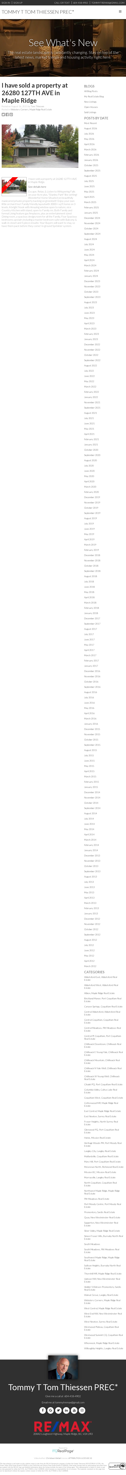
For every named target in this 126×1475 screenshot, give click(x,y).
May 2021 (89, 428)
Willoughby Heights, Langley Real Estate (103, 1348)
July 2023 (89, 307)
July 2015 (89, 755)
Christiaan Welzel (53, 1458)
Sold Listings (90, 112)
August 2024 (90, 239)
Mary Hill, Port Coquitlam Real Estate (102, 1161)
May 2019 (89, 534)
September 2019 (92, 513)
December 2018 (92, 555)
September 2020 (92, 455)
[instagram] (83, 1410)
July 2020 (89, 465)
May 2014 (89, 829)
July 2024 (89, 244)
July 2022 (89, 370)
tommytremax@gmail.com (69, 1402)
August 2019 (90, 518)
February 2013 (91, 908)
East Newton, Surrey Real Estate (100, 1116)
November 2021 (92, 402)
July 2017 (89, 634)
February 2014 (91, 845)
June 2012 (89, 950)
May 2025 (89, 191)
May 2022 (89, 381)
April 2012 (89, 960)
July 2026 (89, 133)
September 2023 (92, 297)
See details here (37, 186)
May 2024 (89, 254)
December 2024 (92, 218)
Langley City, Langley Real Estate (100, 1151)
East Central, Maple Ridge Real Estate (102, 1111)
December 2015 (92, 729)
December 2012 (92, 918)
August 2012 (90, 939)
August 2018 (90, 576)
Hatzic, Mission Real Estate (97, 1137)
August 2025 (90, 175)
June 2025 (89, 186)
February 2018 (91, 607)
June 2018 (89, 586)
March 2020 (90, 486)
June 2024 (89, 249)
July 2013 (89, 881)
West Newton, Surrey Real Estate (100, 1321)
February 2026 (91, 154)
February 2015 (91, 781)
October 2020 (91, 449)
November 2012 (92, 924)
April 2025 (89, 196)
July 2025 (89, 181)
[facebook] (43, 1410)
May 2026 (89, 138)
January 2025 (91, 212)
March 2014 (90, 839)
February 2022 (91, 391)
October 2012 (91, 929)
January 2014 (91, 850)
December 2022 (92, 344)
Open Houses (91, 107)
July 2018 (89, 581)
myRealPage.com (63, 1451)
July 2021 (89, 418)
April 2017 (89, 650)
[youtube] (75, 1410)
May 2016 (89, 708)
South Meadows (92, 1244)
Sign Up (17, 2)
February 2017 (91, 660)
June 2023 (89, 312)
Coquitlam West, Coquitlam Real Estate (103, 1097)
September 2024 (92, 233)
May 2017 (89, 644)
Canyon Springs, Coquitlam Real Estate (103, 1006)
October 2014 (91, 802)
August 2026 (90, 128)
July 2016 (89, 697)
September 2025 (92, 170)
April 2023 (89, 323)
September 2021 (92, 407)
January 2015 (91, 787)
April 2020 (89, 481)
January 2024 (91, 275)
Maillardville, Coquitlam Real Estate (101, 1156)
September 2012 (92, 934)
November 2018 (92, 560)
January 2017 (91, 665)
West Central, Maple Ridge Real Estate (103, 1308)
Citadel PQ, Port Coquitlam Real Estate (103, 1084)
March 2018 (90, 602)
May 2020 (89, 476)
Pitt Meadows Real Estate (96, 1198)
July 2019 (89, 523)
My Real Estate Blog (94, 96)
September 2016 (92, 686)
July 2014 (89, 818)
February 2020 (91, 492)
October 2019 (91, 507)
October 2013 (91, 866)
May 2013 (89, 892)
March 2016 (90, 718)
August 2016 (90, 692)
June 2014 (89, 823)
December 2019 (92, 497)
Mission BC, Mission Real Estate (100, 1172)
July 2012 (89, 945)
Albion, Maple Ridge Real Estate (99, 993)
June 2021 (89, 423)
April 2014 (89, 834)
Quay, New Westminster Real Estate (102, 1217)
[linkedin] (67, 1410)
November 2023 (92, 286)
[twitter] (59, 1410)
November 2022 (92, 349)
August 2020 (90, 460)
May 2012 (89, 955)
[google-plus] (51, 1410)
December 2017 (92, 618)
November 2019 (92, 502)
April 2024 (89, 260)
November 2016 (92, 676)
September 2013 (92, 871)
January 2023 (91, 339)
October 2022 (91, 355)
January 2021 (91, 444)
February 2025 (91, 207)
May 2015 (89, 766)
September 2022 (92, 360)
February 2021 (91, 439)
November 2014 (92, 797)
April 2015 (89, 771)
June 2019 (89, 528)
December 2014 (92, 792)
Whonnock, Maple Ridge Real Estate (101, 1343)
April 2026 (89, 144)
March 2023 (90, 328)
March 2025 (90, 202)
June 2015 (89, 760)
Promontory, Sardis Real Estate (99, 1212)
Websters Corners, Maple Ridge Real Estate (31, 109)
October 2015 (91, 739)
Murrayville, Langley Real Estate (100, 1177)
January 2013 (91, 913)
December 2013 (92, 855)
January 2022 (91, 397)
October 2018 (91, 565)
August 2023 (90, 302)
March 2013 (90, 902)
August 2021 (90, 412)
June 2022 (89, 376)
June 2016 (89, 702)
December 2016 (92, 671)
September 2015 (92, 744)
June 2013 (89, 887)
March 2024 (90, 265)
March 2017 (90, 655)
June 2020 (89, 470)
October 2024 (91, 228)
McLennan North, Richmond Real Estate (104, 1166)
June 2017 (89, 639)
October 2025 (91, 165)
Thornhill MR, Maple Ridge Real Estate (103, 1273)
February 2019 (91, 549)
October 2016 (91, 681)
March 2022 (90, 386)
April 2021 (89, 434)
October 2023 (91, 291)
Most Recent (90, 123)
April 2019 (89, 539)
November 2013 (92, 860)
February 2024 (91, 270)
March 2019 (90, 544)
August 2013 (90, 876)
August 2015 (90, 750)
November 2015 (92, 734)
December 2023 (92, 281)
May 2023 (89, 318)
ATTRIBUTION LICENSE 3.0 (80, 1458)
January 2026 (91, 160)
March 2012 (90, 966)
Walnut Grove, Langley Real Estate (101, 1295)
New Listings (90, 101)
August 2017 (90, 629)
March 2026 (90, 149)
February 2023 (91, 333)
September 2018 (92, 571)
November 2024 (92, 223)
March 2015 (90, 776)
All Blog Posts (91, 91)
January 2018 (91, 613)
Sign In (6, 2)
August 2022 (90, 365)
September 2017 (92, 623)
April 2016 (89, 713)
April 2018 (89, 597)
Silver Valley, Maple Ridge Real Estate (102, 1230)
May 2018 (89, 592)
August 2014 (90, 813)
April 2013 (89, 897)
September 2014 (92, 808)
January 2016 (91, 723)
